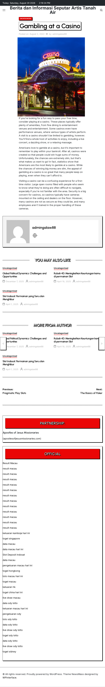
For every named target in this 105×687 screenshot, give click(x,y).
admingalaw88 (59, 34)
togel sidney (9, 651)
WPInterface (9, 677)
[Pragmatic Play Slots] (3, 343)
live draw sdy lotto (13, 646)
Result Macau (10, 463)
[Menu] (4, 10)
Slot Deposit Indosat (14, 554)
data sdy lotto (10, 640)
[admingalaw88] (18, 231)
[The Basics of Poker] (102, 343)
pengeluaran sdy (12, 614)
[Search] (101, 10)
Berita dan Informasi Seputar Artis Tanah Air (53, 10)
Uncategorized (25, 18)
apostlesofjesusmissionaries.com (22, 438)
